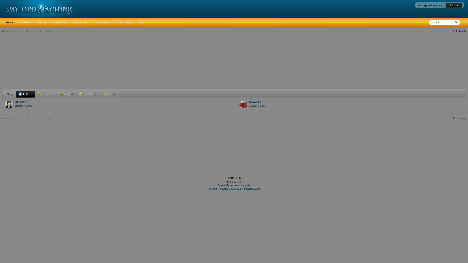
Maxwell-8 (255, 102)
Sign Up (454, 5)
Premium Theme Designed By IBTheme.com (234, 188)
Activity (25, 22)
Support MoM (81, 22)
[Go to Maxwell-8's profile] (243, 105)
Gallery (41, 22)
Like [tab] (27, 94)
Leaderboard (124, 22)
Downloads (59, 22)
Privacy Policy (234, 178)
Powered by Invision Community (234, 185)
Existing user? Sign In (429, 5)
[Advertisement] (68, 63)
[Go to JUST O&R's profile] (9, 105)
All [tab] (9, 94)
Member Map (103, 22)
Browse (9, 22)
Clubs (142, 22)
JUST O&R (21, 102)
